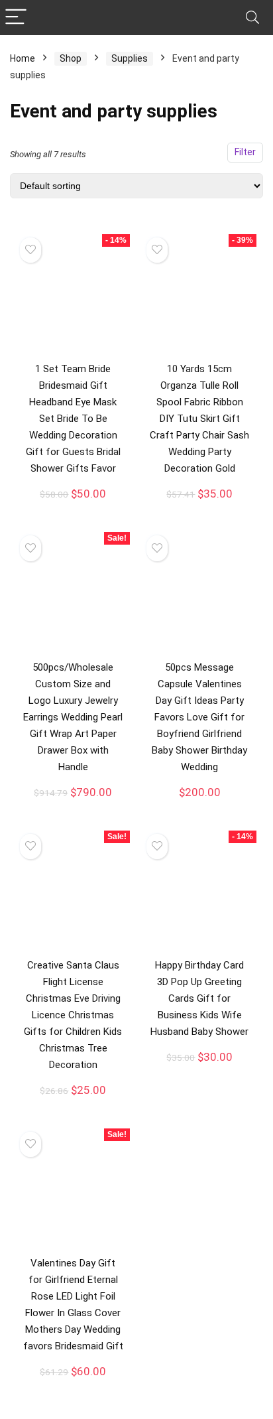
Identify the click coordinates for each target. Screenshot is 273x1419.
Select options (73, 806)
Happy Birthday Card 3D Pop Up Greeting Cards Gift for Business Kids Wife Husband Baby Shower (199, 998)
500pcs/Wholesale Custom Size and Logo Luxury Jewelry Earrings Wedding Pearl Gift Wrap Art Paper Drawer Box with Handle (73, 717)
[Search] (252, 17)
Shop (71, 58)
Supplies (129, 58)
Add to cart (73, 507)
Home (22, 58)
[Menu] (16, 17)
